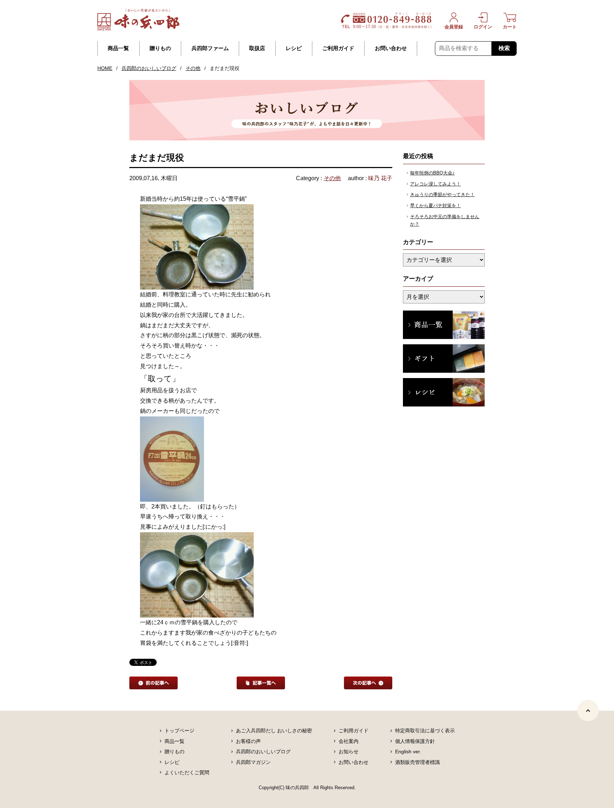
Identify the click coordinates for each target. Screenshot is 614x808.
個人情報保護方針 (415, 741)
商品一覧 (118, 48)
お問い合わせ (391, 48)
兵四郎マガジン (253, 762)
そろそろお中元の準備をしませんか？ (444, 220)
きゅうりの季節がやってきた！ (442, 194)
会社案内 (349, 741)
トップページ (179, 730)
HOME (104, 68)
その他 (192, 68)
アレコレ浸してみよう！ (435, 184)
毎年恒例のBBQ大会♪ (432, 173)
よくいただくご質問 (187, 772)
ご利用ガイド (338, 48)
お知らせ (349, 751)
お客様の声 (248, 741)
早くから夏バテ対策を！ (435, 205)
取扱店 (257, 48)
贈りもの (160, 48)
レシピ (294, 48)
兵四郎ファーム (210, 48)
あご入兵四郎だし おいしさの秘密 (274, 730)
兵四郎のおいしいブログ (149, 68)
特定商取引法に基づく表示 (425, 730)
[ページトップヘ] (588, 710)
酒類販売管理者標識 (417, 762)
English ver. (408, 751)
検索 (504, 48)
